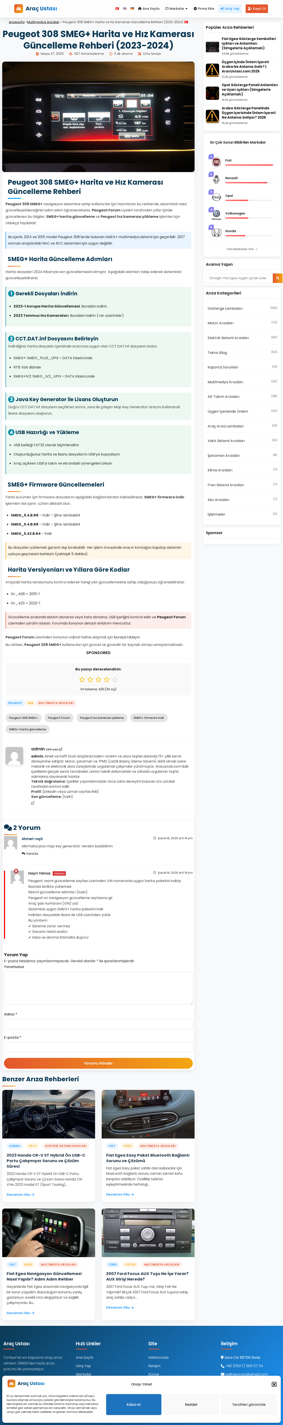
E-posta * (12, 1037)
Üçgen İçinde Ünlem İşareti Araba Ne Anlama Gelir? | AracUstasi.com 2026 (245, 67)
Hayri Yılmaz (39, 873)
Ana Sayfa (151, 8)
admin (38, 749)
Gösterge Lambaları (242, 308)
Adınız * (10, 1014)
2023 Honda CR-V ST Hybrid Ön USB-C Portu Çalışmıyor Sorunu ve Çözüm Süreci (46, 1160)
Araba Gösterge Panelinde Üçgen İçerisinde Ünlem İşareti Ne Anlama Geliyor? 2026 (248, 113)
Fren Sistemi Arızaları (242, 485)
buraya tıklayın (127, 637)
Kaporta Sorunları (242, 367)
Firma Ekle (206, 8)
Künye (153, 1374)
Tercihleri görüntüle (249, 1404)
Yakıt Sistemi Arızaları (242, 440)
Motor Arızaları (242, 323)
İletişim (154, 1365)
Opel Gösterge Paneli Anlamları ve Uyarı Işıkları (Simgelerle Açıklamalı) (250, 90)
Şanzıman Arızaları (242, 455)
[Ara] (278, 278)
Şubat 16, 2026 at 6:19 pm (175, 873)
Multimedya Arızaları (43, 22)
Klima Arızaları (242, 470)
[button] (274, 1384)
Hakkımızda (158, 1357)
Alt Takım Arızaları (242, 396)
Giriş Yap (232, 8)
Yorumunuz (14, 966)
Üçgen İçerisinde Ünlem (242, 411)
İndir (46, 515)
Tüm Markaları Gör (240, 249)
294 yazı (52, 749)
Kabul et (134, 1404)
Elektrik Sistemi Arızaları (242, 337)
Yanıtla (31, 853)
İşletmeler (242, 514)
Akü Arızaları (242, 499)
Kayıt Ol (259, 8)
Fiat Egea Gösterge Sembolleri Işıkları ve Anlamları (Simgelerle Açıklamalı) (249, 43)
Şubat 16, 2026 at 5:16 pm (175, 838)
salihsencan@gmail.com (247, 1374)
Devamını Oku (18, 1194)
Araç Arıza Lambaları (242, 426)
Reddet (191, 1404)
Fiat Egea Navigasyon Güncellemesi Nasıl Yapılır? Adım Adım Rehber (44, 1276)
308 (30, 703)
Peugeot (15, 703)
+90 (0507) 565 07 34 (244, 1365)
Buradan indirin (94, 306)
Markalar (177, 8)
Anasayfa (17, 22)
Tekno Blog (242, 352)
